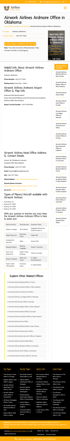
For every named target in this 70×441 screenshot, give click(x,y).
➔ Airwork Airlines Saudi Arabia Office (20, 341)
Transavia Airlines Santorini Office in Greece (25, 412)
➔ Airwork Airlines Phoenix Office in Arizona (22, 356)
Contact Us (54, 431)
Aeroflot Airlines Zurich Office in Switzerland (9, 395)
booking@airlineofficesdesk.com (51, 2)
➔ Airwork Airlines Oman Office (17, 321)
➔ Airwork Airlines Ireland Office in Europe (21, 311)
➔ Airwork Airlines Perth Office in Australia (21, 351)
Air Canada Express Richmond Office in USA (10, 408)
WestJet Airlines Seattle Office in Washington (25, 389)
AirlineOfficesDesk (10, 26)
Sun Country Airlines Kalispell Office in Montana (42, 377)
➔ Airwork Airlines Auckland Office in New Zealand (24, 316)
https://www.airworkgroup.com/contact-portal (20, 186)
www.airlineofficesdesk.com (19, 431)
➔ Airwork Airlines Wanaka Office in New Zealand (23, 287)
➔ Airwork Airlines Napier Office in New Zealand (23, 307)
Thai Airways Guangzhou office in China (59, 395)
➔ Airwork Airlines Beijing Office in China (21, 282)
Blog (46, 431)
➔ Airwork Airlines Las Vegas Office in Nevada (22, 297)
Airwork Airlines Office (18, 190)
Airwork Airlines (23, 26)
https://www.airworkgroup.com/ (26, 179)
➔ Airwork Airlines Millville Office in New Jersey (23, 326)
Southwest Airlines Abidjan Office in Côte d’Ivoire (43, 384)
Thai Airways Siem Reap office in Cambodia (58, 402)
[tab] (65, 8)
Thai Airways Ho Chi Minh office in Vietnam (59, 377)
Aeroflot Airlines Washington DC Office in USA (9, 387)
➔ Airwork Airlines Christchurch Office (20, 292)
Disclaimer (40, 434)
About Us (40, 431)
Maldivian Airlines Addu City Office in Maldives (42, 404)
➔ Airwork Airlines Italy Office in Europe (20, 302)
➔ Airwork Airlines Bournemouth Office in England (24, 336)
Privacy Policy (51, 434)
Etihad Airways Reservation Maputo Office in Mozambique (26, 397)
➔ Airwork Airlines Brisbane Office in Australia (22, 346)
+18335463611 (31, 2)
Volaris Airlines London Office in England (25, 404)
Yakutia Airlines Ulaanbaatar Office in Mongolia (26, 382)
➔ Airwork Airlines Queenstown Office (20, 331)
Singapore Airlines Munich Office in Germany (41, 392)
